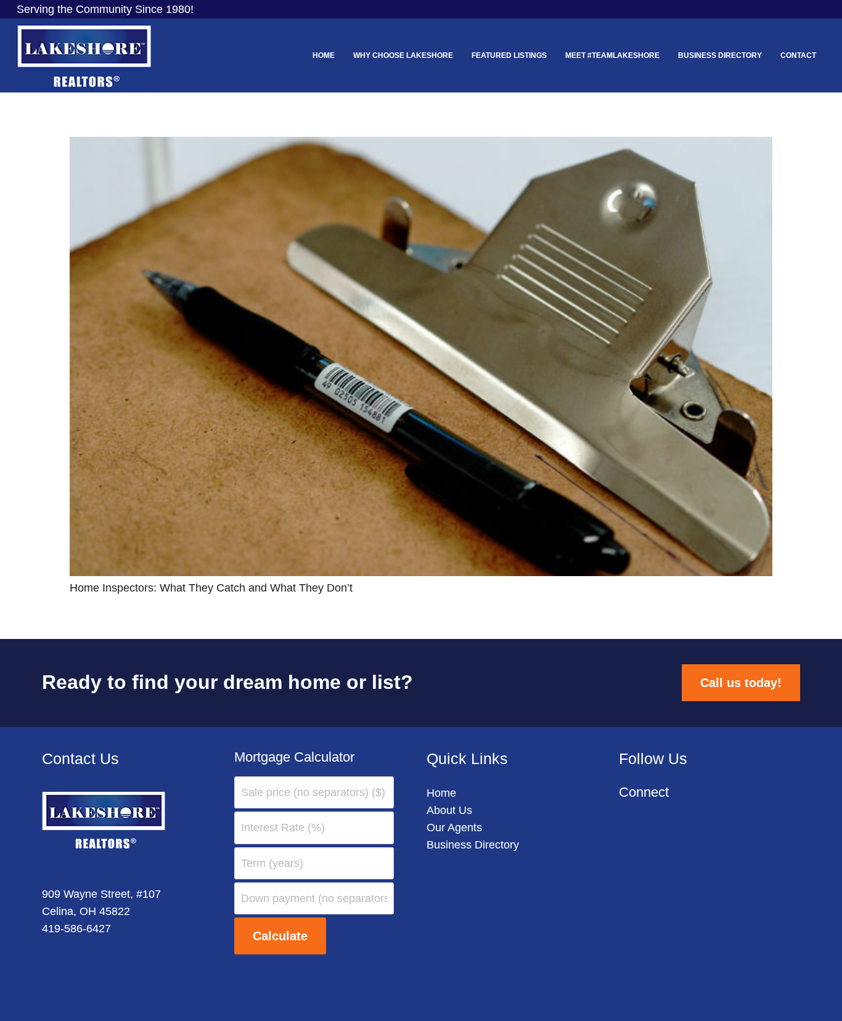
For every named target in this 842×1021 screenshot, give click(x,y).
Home (441, 793)
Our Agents (454, 827)
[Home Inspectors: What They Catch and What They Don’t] (421, 145)
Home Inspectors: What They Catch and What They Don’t (211, 588)
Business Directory (473, 845)
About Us (449, 810)
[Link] (84, 55)
